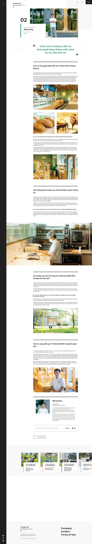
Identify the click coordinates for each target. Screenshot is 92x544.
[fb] (3, 535)
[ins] (3, 538)
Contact (65, 531)
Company (66, 528)
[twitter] (74, 428)
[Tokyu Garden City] (26, 531)
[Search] (77, 2)
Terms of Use (68, 534)
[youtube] (3, 540)
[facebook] (72, 428)
